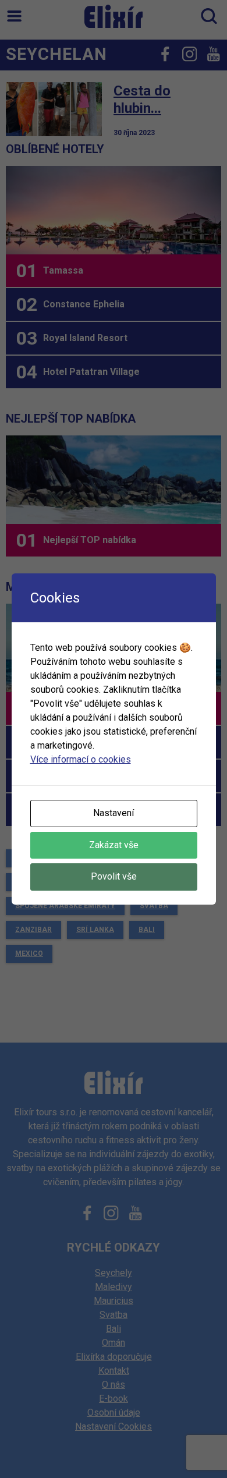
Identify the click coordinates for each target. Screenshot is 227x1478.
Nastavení (113, 812)
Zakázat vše (114, 844)
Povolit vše (114, 876)
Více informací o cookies (80, 759)
